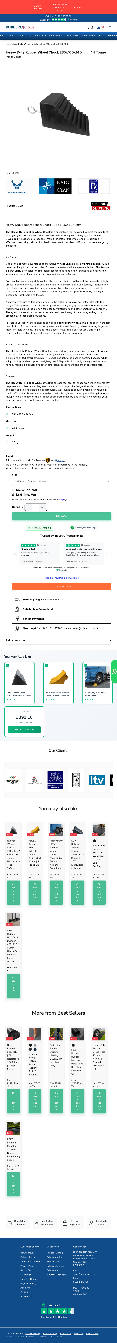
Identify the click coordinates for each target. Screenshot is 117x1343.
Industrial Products (56, 1274)
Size (15, 474)
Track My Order (28, 1279)
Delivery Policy (27, 1257)
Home (8, 44)
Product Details (13, 57)
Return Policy (27, 1270)
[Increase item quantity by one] (42, 507)
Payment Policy (28, 1283)
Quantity (17, 507)
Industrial (10, 1337)
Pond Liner (78, 1333)
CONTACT (78, 7)
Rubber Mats (53, 1270)
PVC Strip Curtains (25, 1337)
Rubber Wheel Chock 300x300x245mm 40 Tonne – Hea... (19, 695)
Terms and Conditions (31, 1261)
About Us (25, 1287)
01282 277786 (54, 628)
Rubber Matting (55, 1257)
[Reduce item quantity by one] (28, 507)
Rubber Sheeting (55, 1266)
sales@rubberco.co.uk (85, 628)
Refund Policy (27, 1252)
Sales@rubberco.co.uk (84, 1274)
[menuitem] (24, 35)
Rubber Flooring (55, 1252)
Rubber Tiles (53, 1261)
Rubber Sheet (92, 1333)
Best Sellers (19, 44)
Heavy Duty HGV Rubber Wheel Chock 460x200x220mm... (95, 695)
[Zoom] (58, 114)
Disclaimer (25, 1274)
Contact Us (25, 1292)
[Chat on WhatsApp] (114, 671)
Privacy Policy (27, 1266)
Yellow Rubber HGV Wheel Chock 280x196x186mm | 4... (58, 694)
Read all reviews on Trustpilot (61, 578)
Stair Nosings (42, 1337)
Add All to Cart (24, 729)
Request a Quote (62, 586)
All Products (26, 1296)
